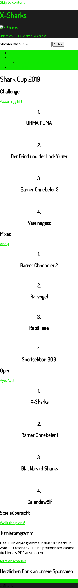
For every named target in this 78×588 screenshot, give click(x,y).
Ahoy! (4, 244)
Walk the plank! (12, 522)
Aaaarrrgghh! (11, 101)
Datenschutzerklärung (31, 62)
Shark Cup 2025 (18, 67)
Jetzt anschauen (13, 561)
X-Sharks (13, 15)
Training (13, 53)
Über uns (14, 58)
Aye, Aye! (7, 380)
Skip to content (12, 2)
